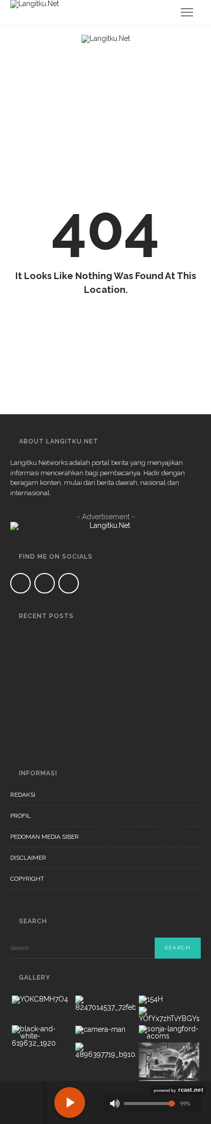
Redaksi (22, 794)
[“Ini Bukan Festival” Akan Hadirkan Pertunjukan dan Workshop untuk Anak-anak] (23, 730)
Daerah (65, 635)
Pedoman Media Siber (44, 836)
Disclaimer (28, 857)
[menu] (187, 12)
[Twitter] (44, 583)
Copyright (27, 878)
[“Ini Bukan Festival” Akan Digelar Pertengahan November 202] (23, 686)
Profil (20, 815)
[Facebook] (20, 583)
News (104, 635)
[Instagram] (68, 583)
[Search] (162, 12)
